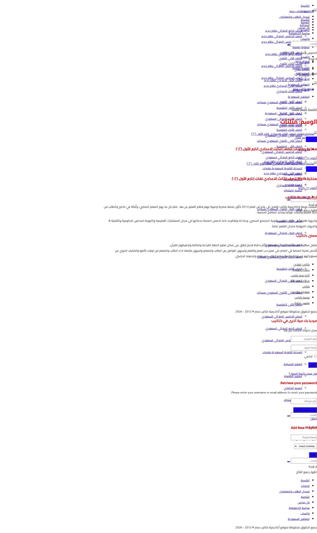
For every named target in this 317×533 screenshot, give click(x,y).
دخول (313, 418)
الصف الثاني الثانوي (290, 113)
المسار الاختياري (293, 388)
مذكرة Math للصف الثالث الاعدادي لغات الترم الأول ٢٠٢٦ (274, 178)
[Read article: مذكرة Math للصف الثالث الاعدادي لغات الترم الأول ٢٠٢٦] (209, 163)
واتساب (305, 513)
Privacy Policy (301, 270)
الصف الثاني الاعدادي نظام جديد (283, 85)
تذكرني (308, 356)
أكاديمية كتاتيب (300, 275)
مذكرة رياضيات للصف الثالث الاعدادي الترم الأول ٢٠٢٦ (276, 149)
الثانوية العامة (301, 68)
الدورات (305, 486)
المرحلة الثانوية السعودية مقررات (282, 352)
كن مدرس (304, 502)
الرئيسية (305, 5)
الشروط (305, 497)
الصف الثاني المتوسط (289, 304)
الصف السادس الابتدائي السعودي (282, 340)
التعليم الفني (302, 137)
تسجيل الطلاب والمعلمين (294, 16)
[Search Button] (288, 415)
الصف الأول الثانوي (290, 101)
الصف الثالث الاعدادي (289, 91)
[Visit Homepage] (303, 11)
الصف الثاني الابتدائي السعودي (283, 280)
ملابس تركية (302, 303)
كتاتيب (306, 286)
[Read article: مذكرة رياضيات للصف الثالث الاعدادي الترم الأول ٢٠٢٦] (209, 134)
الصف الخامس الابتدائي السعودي (282, 316)
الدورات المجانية (300, 281)
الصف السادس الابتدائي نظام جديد (281, 41)
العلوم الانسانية (293, 364)
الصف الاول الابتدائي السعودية (283, 233)
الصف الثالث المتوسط (289, 268)
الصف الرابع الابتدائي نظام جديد (283, 30)
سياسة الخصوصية (299, 508)
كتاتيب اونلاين (301, 264)
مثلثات (295, 109)
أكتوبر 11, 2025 (307, 158)
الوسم (303, 109)
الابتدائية (305, 62)
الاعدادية (304, 79)
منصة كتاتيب (302, 297)
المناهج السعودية (299, 84)
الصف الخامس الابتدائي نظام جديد (281, 36)
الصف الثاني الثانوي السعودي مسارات (279, 141)
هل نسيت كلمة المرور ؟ (303, 373)
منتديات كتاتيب (301, 292)
